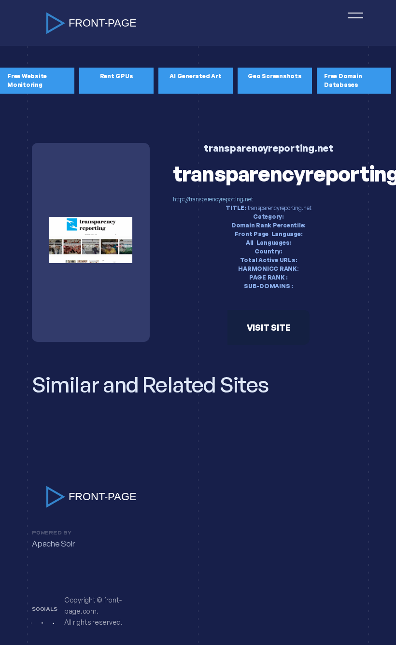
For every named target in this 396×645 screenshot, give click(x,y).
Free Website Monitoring (27, 80)
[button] (351, 23)
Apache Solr (53, 544)
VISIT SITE (269, 327)
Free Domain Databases (343, 80)
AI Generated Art (195, 76)
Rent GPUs (116, 76)
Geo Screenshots (274, 76)
